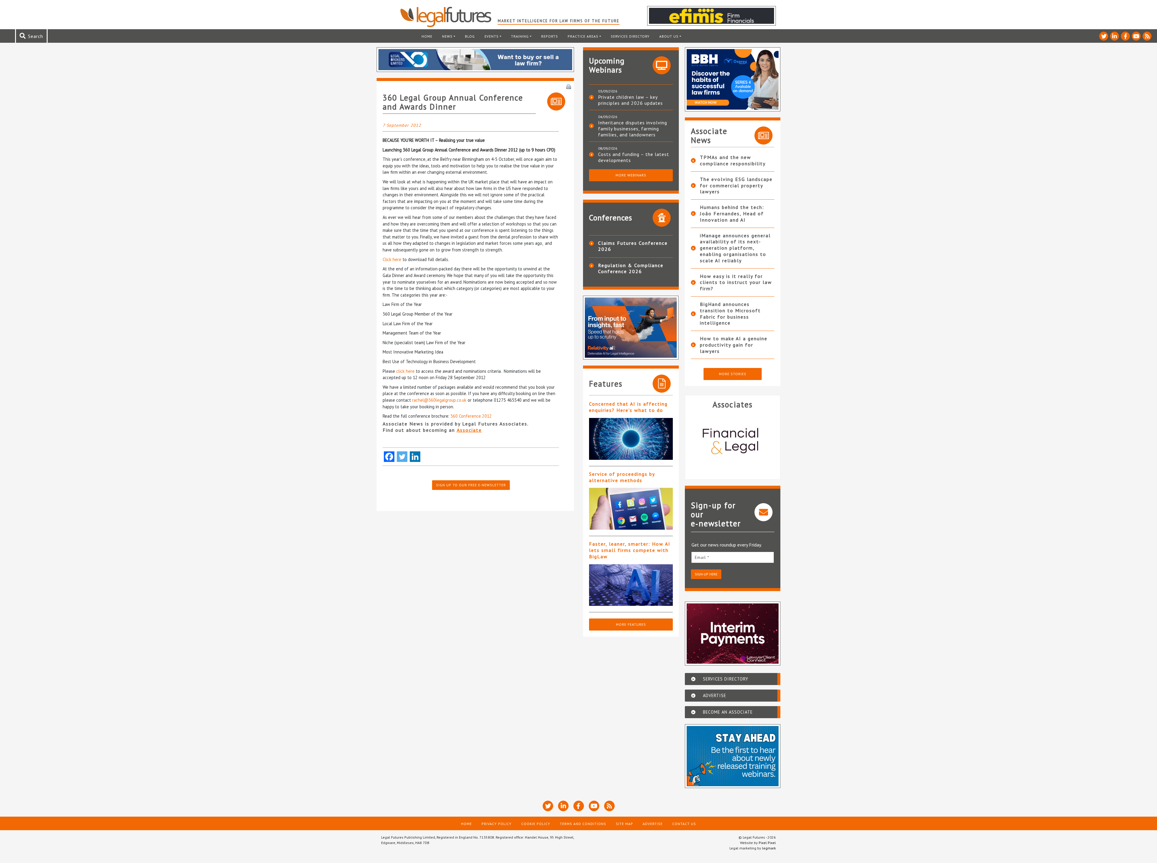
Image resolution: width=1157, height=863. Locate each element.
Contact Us (684, 823)
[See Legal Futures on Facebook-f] (1125, 36)
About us (669, 36)
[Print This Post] (568, 86)
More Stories (732, 374)
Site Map (624, 823)
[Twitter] (402, 457)
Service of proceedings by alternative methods (622, 477)
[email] (733, 557)
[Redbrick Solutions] (737, 442)
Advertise (653, 823)
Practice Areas (583, 36)
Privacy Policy (496, 823)
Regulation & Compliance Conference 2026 (630, 268)
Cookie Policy (535, 823)
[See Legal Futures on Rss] (1147, 36)
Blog (470, 36)
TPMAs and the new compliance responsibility (733, 160)
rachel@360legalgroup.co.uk (439, 400)
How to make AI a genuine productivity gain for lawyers (733, 344)
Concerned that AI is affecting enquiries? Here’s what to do (628, 407)
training (520, 36)
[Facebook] (389, 457)
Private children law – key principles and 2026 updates (630, 100)
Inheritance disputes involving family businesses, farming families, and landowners (632, 129)
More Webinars (631, 175)
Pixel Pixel (767, 842)
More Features (631, 624)
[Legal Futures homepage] (449, 17)
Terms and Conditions (583, 823)
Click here (392, 259)
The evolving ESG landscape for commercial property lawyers (736, 185)
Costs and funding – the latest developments (633, 157)
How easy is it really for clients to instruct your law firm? (736, 282)
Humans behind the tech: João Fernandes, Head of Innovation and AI (732, 213)
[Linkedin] (415, 457)
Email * (702, 557)
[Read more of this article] (631, 439)
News (447, 36)
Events (491, 36)
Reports (549, 36)
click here (405, 371)
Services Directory (630, 36)
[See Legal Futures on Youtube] (1136, 36)
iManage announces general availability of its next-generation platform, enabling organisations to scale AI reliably (735, 247)
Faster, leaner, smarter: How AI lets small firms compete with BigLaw (629, 550)
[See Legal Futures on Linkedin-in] (1114, 36)
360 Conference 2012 (471, 416)
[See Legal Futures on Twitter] (1103, 36)
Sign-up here (706, 574)
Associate (469, 430)
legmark (769, 848)
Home (427, 36)
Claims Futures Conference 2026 (633, 246)
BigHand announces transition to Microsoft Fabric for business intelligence (730, 313)
